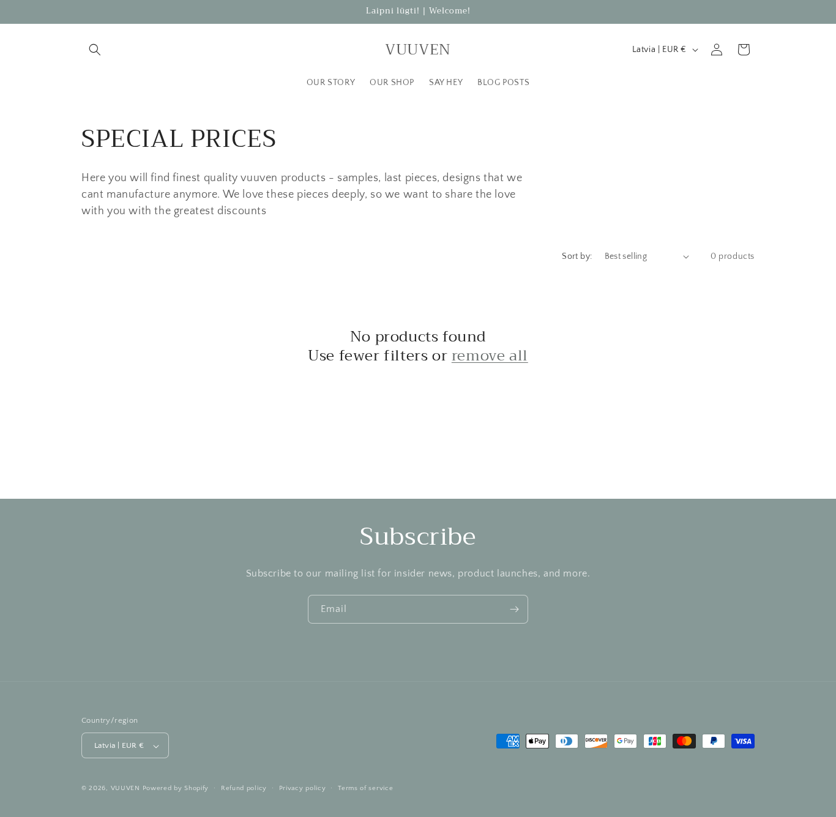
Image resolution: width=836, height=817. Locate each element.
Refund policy (244, 788)
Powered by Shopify (176, 789)
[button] (94, 49)
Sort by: (577, 256)
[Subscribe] (514, 609)
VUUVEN (125, 789)
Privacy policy (302, 788)
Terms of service (365, 788)
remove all (490, 355)
